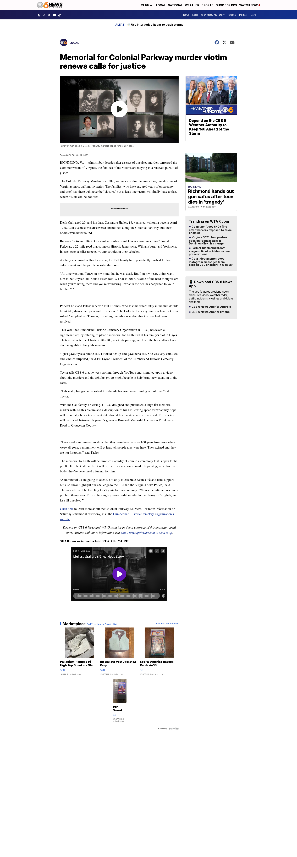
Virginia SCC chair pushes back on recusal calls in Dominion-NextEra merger (208, 240)
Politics (243, 15)
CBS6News (40, 15)
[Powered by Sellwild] (174, 728)
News (186, 15)
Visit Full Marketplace (167, 624)
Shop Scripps (226, 5)
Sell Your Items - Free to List (102, 624)
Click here (66, 508)
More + (254, 15)
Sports (207, 5)
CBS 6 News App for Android (211, 306)
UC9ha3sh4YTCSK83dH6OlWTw (55, 15)
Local (161, 5)
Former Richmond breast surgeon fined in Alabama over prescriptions (210, 251)
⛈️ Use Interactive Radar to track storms (155, 24)
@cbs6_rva (60, 15)
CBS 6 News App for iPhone (210, 312)
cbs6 (45, 15)
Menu (145, 5)
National (175, 5)
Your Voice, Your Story (212, 15)
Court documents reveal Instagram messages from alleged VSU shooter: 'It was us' (211, 261)
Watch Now (248, 5)
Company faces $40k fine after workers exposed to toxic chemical (210, 229)
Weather (192, 5)
